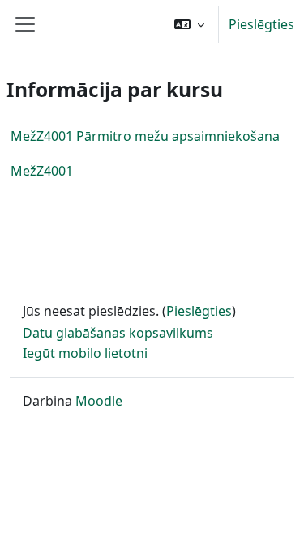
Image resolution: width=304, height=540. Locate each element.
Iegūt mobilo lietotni (85, 353)
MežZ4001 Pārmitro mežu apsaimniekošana (145, 136)
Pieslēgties (261, 24)
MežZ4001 (42, 171)
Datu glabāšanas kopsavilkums (118, 333)
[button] (189, 24)
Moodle (98, 401)
